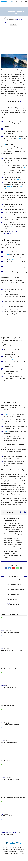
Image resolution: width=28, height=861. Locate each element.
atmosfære (12, 259)
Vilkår (3, 849)
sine (7, 254)
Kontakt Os (9, 847)
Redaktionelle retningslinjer (17, 23)
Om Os (3, 847)
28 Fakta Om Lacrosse (13, 594)
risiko (9, 214)
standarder (7, 538)
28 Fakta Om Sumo (12, 599)
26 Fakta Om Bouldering (13, 579)
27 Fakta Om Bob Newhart (9, 687)
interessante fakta (18, 91)
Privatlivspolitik (21, 847)
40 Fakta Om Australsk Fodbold (15, 589)
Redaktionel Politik (7, 853)
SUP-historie (18, 316)
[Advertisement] (14, 37)
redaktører (13, 542)
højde (23, 167)
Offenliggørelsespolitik (19, 849)
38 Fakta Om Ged (6, 816)
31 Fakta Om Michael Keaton (10, 632)
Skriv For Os (9, 849)
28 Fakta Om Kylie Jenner (9, 761)
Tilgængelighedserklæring (9, 851)
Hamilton (19, 138)
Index (12, 9)
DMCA (14, 847)
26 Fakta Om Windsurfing (9, 742)
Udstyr (3, 144)
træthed (9, 186)
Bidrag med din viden (19, 853)
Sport (16, 9)
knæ (18, 179)
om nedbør (12, 226)
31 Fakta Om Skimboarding (9, 669)
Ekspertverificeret (10, 22)
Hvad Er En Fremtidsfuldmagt (10, 724)
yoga (7, 414)
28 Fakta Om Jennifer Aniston (10, 779)
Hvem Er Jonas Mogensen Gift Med (12, 650)
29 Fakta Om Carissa (7, 705)
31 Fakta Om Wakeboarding (14, 584)
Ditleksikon (7, 2)
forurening (10, 359)
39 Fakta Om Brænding (8, 834)
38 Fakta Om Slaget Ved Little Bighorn (13, 797)
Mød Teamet (20, 851)
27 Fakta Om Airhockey (13, 604)
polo (7, 431)
